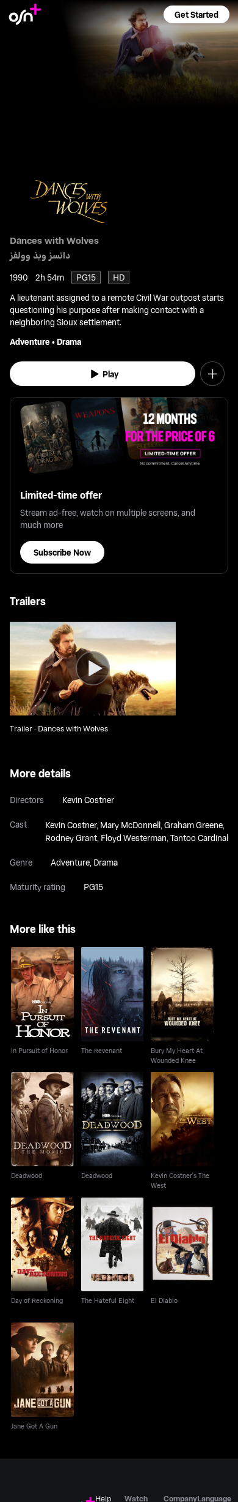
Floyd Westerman (134, 837)
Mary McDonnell (130, 825)
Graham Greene (193, 825)
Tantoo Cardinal (199, 837)
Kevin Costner (88, 800)
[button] (196, 14)
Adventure (30, 341)
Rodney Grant (71, 837)
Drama (69, 341)
